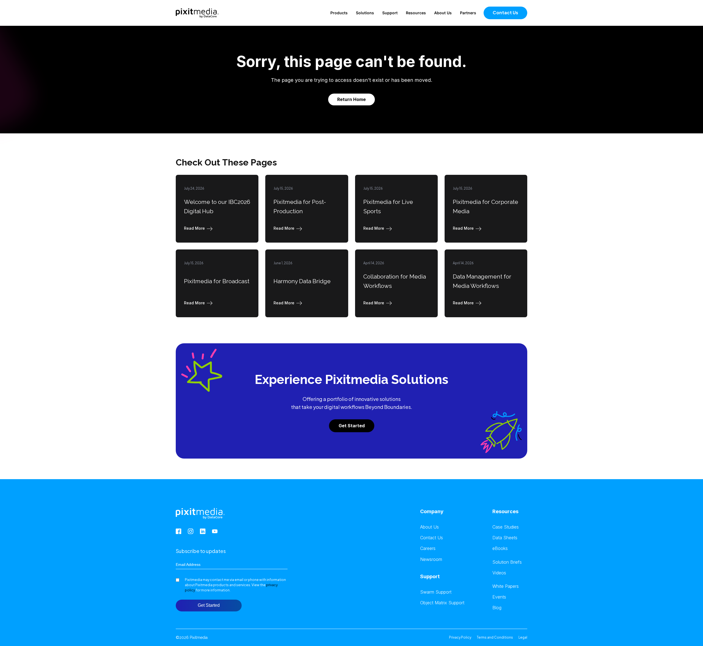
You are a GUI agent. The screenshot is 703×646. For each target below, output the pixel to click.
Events (499, 597)
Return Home (351, 99)
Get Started (352, 425)
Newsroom (431, 559)
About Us (443, 12)
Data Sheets (504, 537)
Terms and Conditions (495, 637)
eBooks (500, 548)
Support (390, 12)
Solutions (365, 12)
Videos (499, 572)
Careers (428, 548)
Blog (496, 607)
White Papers (505, 586)
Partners (468, 12)
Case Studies (505, 527)
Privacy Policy (460, 637)
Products (339, 12)
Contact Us (505, 12)
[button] (199, 228)
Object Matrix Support (442, 602)
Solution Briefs (507, 562)
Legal (522, 637)
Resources (416, 12)
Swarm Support (435, 592)
